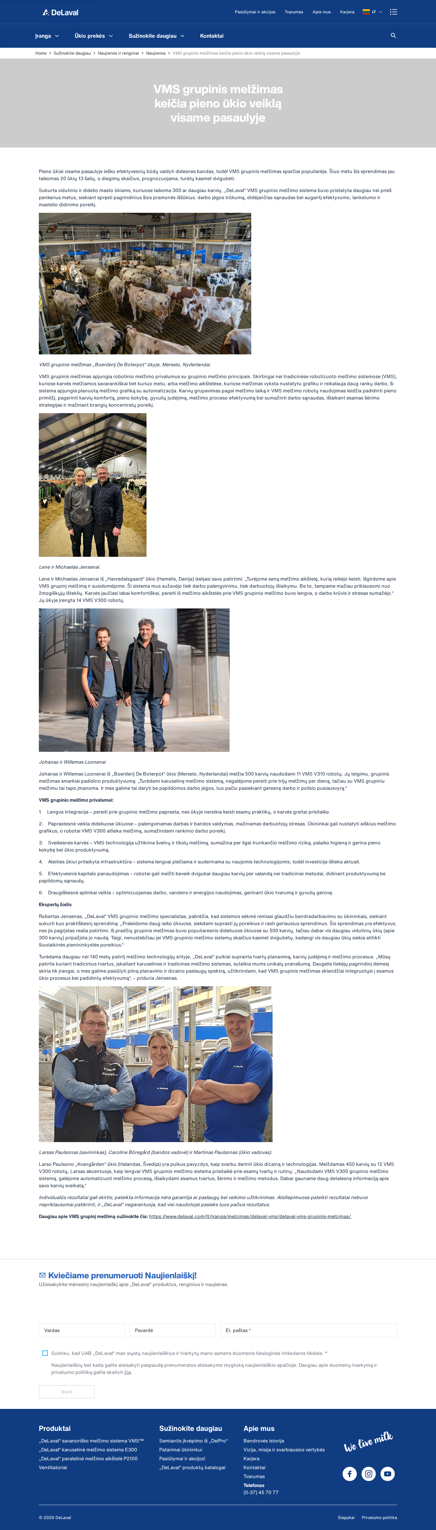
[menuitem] (48, 35)
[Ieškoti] (393, 35)
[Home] (60, 12)
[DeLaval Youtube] (387, 1474)
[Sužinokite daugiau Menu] (182, 35)
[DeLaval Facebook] (349, 1474)
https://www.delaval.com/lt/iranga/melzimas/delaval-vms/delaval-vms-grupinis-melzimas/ (250, 1216)
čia (127, 1372)
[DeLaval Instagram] (368, 1474)
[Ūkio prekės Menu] (111, 35)
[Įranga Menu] (57, 35)
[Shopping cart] (393, 12)
